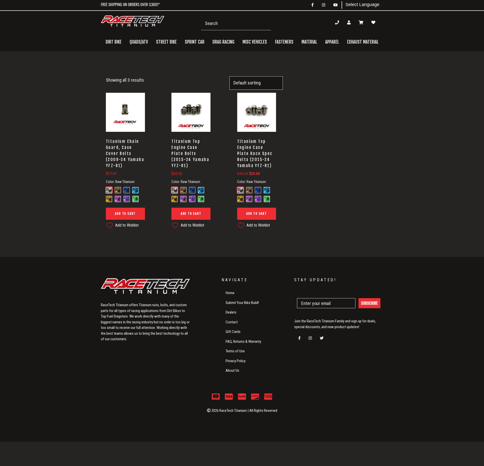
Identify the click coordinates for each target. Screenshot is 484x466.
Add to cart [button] (125, 213)
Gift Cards (233, 331)
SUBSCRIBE (369, 303)
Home (230, 293)
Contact (232, 322)
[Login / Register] (349, 22)
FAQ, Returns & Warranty (243, 341)
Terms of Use (235, 351)
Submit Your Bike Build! (242, 302)
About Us (232, 370)
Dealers (231, 312)
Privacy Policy (236, 361)
